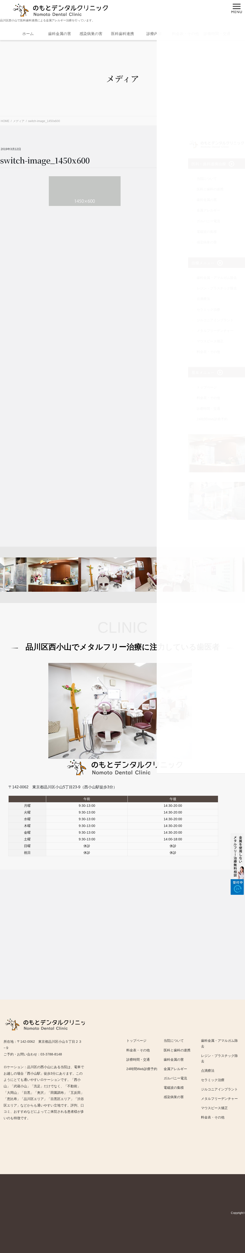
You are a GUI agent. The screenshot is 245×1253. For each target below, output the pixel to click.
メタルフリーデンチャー (219, 1099)
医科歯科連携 (122, 34)
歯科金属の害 (59, 34)
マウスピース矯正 (214, 1108)
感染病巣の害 (90, 34)
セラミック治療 (212, 1080)
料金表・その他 (212, 1117)
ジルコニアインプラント (219, 1089)
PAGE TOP (228, 1204)
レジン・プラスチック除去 (219, 1058)
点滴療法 (207, 1070)
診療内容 (154, 34)
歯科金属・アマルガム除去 (219, 1043)
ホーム (28, 34)
